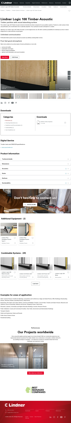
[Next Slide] (69, 73)
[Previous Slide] (69, 78)
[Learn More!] (66, 169)
